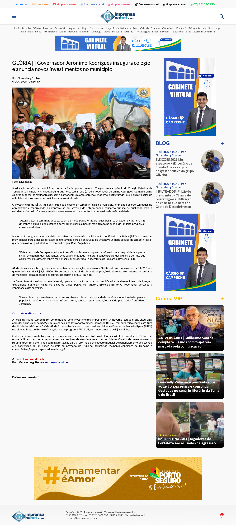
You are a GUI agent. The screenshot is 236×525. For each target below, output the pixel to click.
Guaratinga (214, 28)
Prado (155, 31)
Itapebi (107, 31)
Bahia (116, 28)
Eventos (47, 28)
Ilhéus (37, 31)
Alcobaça (106, 28)
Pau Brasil (129, 31)
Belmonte (125, 28)
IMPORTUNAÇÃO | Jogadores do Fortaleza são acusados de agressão (187, 441)
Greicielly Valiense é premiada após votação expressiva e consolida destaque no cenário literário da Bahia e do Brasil (188, 388)
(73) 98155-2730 (203, 4)
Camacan (156, 28)
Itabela (63, 31)
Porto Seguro (143, 31)
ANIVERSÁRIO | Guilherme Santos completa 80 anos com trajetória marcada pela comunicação (185, 342)
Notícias (26, 28)
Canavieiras (168, 28)
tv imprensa (19, 4)
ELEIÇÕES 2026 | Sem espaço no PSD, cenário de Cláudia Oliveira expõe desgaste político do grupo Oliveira (175, 167)
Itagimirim (83, 31)
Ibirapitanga (26, 31)
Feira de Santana (197, 28)
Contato (94, 28)
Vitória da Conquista (204, 31)
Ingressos (73, 28)
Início (17, 28)
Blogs (85, 28)
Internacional (50, 31)
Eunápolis (181, 28)
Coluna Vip (60, 28)
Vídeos (37, 28)
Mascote (117, 31)
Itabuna (72, 31)
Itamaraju (96, 31)
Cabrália (144, 28)
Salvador (164, 31)
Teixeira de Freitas (181, 31)
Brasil (136, 28)
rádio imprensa (40, 4)
